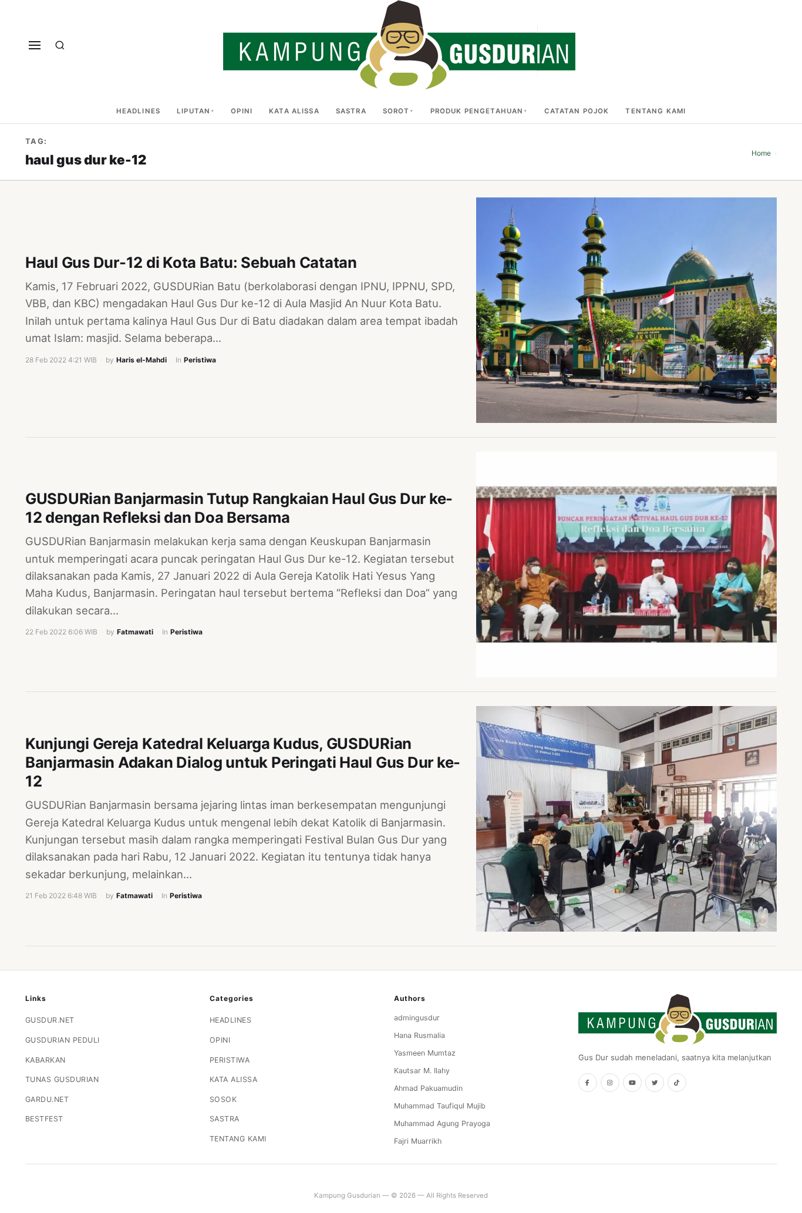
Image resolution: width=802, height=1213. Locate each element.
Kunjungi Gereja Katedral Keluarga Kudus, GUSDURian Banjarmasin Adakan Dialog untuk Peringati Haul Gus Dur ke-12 (242, 762)
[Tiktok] (677, 1082)
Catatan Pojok (576, 111)
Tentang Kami (655, 111)
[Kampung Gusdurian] (399, 45)
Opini (241, 111)
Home (761, 153)
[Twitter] (654, 1082)
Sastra (351, 111)
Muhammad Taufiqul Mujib (440, 1105)
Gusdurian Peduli (62, 1040)
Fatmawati (135, 631)
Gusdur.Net (50, 1020)
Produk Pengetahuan (477, 111)
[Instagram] (610, 1082)
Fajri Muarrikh (418, 1141)
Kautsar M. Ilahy (422, 1070)
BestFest (44, 1118)
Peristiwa (200, 359)
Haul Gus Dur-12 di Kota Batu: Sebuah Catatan (191, 262)
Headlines (138, 111)
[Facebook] (587, 1082)
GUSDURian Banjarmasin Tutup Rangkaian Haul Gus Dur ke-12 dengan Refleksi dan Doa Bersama (239, 507)
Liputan (193, 111)
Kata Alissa (294, 111)
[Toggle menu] (34, 45)
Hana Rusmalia (419, 1035)
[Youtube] (632, 1082)
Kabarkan (45, 1060)
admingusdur (417, 1017)
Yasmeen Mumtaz (425, 1053)
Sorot (396, 111)
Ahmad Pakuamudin (428, 1088)
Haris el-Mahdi (141, 359)
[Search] (60, 45)
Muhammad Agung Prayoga (442, 1123)
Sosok (223, 1099)
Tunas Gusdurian (62, 1079)
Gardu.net (47, 1099)
